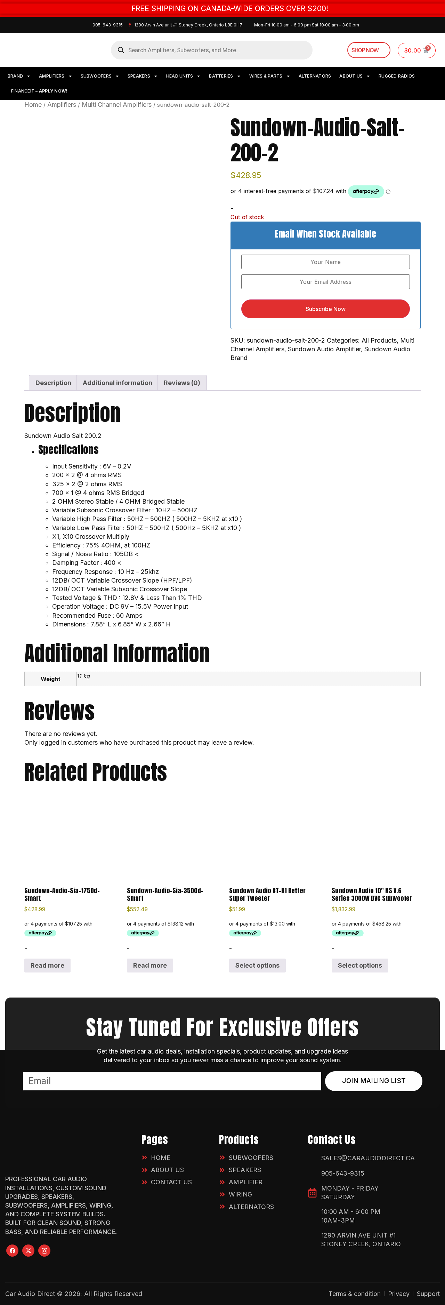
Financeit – (39, 91)
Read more (47, 965)
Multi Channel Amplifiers (117, 104)
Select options (257, 965)
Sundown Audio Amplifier (324, 349)
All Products (379, 340)
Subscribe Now (326, 308)
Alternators (315, 76)
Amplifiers (61, 104)
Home (33, 104)
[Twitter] (28, 1250)
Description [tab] (53, 382)
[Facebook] (12, 1250)
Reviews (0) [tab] (182, 382)
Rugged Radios (397, 76)
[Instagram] (44, 1250)
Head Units (179, 76)
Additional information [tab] (117, 382)
